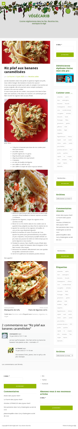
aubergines (65, 100)
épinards (59, 166)
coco (58, 110)
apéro (67, 97)
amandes (60, 97)
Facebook (45, 384)
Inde (65, 127)
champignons (61, 107)
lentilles (59, 130)
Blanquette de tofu (12, 309)
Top (70, 159)
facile (66, 117)
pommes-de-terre (62, 150)
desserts (59, 117)
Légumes (42, 314)
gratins (68, 123)
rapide (59, 156)
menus (70, 136)
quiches (65, 153)
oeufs (70, 140)
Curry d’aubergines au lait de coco (64, 229)
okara (59, 143)
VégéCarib (39, 15)
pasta (70, 143)
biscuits (67, 103)
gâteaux (59, 127)
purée (59, 153)
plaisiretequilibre (61, 235)
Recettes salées (33, 76)
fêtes (66, 120)
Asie (58, 100)
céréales (68, 113)
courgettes (60, 113)
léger (65, 130)
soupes (69, 156)
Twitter (44, 380)
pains (64, 143)
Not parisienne (61, 227)
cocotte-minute (66, 110)
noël (64, 140)
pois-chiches (60, 146)
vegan (6, 316)
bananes (35, 314)
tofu (58, 159)
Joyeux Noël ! (68, 215)
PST (71, 150)
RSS (43, 376)
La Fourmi (10, 76)
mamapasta (14, 334)
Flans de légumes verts (38, 309)
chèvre (70, 107)
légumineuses (61, 136)
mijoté (59, 140)
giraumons (60, 123)
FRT (75, 425)
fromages (60, 120)
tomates (64, 159)
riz (46, 314)
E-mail (59, 45)
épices (65, 163)
